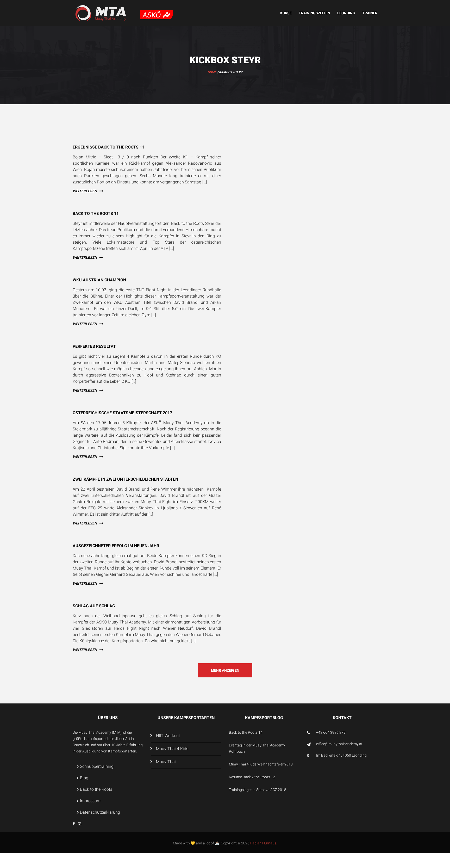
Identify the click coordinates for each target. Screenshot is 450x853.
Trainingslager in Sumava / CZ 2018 (257, 790)
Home (212, 72)
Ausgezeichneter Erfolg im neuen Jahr (116, 545)
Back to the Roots (96, 789)
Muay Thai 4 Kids (172, 748)
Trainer (369, 13)
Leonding (346, 13)
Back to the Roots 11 (96, 213)
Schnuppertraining (97, 766)
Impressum (90, 800)
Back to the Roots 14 (245, 732)
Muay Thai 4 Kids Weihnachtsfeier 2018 (261, 764)
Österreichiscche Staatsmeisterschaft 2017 (122, 412)
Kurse (286, 13)
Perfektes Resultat (94, 346)
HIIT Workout (168, 735)
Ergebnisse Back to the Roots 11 (108, 147)
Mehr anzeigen (225, 670)
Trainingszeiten (314, 13)
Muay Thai (166, 761)
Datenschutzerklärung (100, 812)
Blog (84, 777)
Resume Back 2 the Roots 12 (252, 777)
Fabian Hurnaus (263, 843)
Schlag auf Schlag (94, 605)
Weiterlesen (85, 191)
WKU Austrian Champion (99, 279)
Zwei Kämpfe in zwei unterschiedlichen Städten (125, 479)
